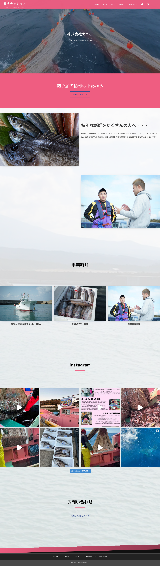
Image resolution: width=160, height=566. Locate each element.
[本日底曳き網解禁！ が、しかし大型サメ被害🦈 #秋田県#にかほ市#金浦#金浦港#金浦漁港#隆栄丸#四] (140, 447)
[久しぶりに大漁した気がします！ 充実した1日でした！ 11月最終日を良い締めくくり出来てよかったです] (19, 407)
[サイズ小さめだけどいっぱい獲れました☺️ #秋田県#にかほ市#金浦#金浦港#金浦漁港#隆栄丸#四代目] (100, 447)
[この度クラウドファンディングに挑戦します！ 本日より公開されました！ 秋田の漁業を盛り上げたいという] (100, 407)
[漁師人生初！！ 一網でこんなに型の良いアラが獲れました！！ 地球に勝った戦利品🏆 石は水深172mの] (59, 447)
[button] (80, 94)
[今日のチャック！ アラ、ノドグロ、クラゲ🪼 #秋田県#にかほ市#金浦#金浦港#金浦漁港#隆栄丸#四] (19, 447)
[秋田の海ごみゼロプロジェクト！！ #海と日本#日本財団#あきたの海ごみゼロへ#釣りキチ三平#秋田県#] (59, 407)
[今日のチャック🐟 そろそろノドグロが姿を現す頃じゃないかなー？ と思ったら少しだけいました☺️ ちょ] (140, 407)
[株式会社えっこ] (14, 4)
